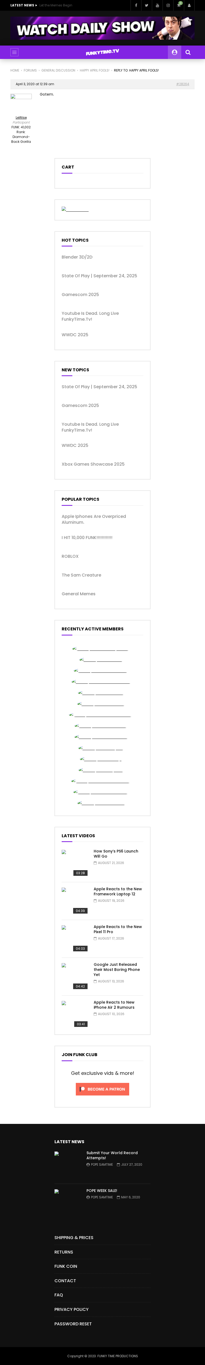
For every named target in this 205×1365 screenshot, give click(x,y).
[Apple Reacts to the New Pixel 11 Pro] (75, 938)
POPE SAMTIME (102, 1164)
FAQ (58, 1295)
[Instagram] (168, 5)
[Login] (189, 5)
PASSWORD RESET (73, 1324)
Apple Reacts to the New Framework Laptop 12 (118, 891)
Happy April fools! (94, 70)
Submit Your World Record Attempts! (112, 1155)
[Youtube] (157, 5)
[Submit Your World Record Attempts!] (67, 1164)
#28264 (182, 84)
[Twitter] (146, 5)
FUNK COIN (65, 1266)
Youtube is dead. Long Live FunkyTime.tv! (90, 316)
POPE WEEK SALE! (101, 1190)
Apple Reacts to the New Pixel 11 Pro (118, 929)
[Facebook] (136, 5)
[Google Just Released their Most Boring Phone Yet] (75, 976)
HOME (14, 70)
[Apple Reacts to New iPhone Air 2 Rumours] (75, 1014)
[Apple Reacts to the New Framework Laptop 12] (75, 901)
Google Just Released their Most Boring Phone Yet (117, 969)
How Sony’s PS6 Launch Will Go (116, 853)
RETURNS (63, 1252)
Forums (30, 70)
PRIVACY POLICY (71, 1309)
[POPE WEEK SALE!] (67, 1202)
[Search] (188, 52)
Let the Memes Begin (56, 5)
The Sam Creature (81, 575)
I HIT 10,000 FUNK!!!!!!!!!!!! (87, 538)
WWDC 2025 (75, 335)
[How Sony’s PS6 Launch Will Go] (75, 863)
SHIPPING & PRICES (73, 1238)
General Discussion (58, 70)
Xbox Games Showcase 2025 (93, 464)
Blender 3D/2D (77, 257)
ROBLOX (70, 556)
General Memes (79, 594)
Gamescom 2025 (80, 295)
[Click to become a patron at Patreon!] (102, 1097)
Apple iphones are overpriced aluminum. (94, 519)
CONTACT (65, 1281)
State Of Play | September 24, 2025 (99, 276)
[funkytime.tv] (102, 52)
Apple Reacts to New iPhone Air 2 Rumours (114, 1005)
